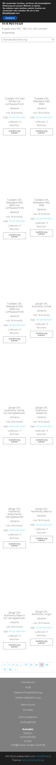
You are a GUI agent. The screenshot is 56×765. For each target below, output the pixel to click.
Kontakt (28, 709)
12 (26, 664)
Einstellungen (9, 13)
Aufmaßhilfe (28, 722)
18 (10, 669)
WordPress (42, 756)
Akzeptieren (10, 18)
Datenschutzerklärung (28, 692)
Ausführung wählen (14, 132)
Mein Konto (28, 704)
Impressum (28, 682)
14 (36, 664)
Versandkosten (17, 117)
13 (31, 664)
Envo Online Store (33, 760)
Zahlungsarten (28, 717)
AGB (28, 687)
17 (5, 669)
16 (46, 664)
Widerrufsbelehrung (28, 697)
